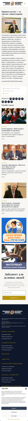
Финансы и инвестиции (7, 336)
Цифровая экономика (7, 368)
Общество (6, 359)
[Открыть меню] (24, 3)
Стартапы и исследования (8, 366)
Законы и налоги (9, 342)
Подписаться (14, 297)
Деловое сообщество (10, 375)
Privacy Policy (10, 419)
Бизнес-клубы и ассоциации (8, 379)
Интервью (6, 93)
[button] (26, 388)
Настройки (14, 416)
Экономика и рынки (6, 334)
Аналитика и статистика (12, 386)
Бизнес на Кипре (8, 331)
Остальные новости (6, 338)
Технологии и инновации (12, 363)
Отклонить (14, 412)
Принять (14, 408)
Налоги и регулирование (7, 347)
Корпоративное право (7, 345)
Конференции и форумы (7, 377)
